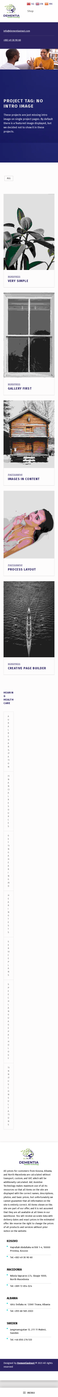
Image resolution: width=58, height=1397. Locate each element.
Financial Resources (9, 801)
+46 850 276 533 (23, 1339)
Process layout (22, 569)
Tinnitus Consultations (9, 1096)
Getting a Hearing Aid (9, 860)
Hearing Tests (8, 913)
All (9, 178)
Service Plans (9, 958)
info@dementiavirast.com (17, 30)
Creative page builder (27, 668)
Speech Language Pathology (8, 1021)
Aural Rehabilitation (9, 741)
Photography (15, 474)
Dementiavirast (26, 1363)
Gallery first (20, 388)
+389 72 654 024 (23, 1286)
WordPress (14, 276)
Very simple (18, 281)
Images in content (24, 479)
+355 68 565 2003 (23, 1311)
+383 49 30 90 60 (12, 40)
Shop (30, 11)
